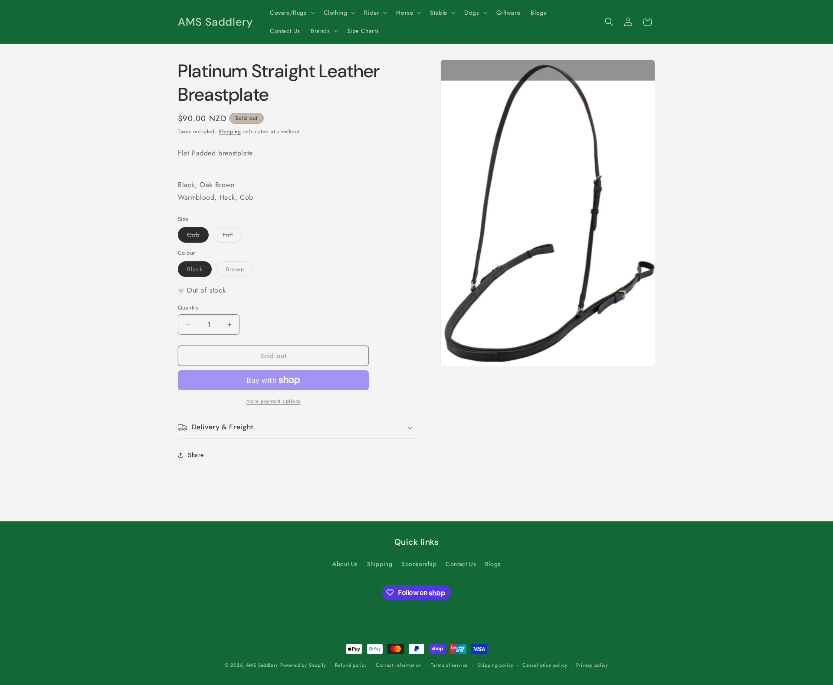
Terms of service (449, 665)
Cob (198, 236)
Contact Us (461, 564)
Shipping (230, 131)
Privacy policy (592, 665)
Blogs (493, 564)
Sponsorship (419, 564)
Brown (239, 270)
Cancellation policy (544, 665)
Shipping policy (495, 665)
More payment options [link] (273, 401)
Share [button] (196, 455)
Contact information (399, 665)
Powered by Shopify (303, 665)
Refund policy (351, 665)
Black (199, 270)
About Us (345, 564)
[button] (291, 12)
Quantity (188, 307)
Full (232, 236)
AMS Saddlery (262, 665)
